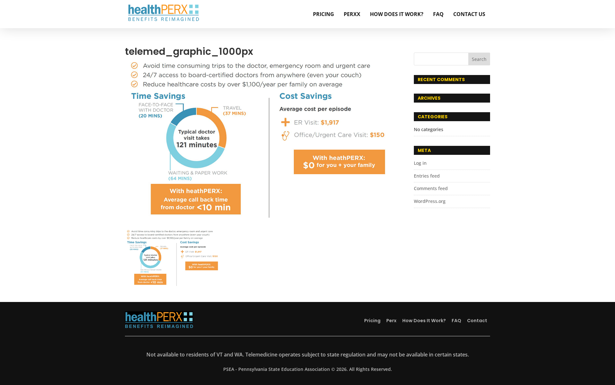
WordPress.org (430, 201)
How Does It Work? (396, 14)
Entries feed (427, 176)
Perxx (352, 14)
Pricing (323, 14)
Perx (391, 320)
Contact (477, 320)
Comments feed (431, 188)
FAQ (438, 14)
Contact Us (469, 14)
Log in (420, 163)
